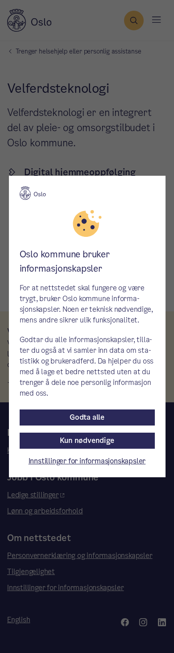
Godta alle (87, 417)
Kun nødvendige (87, 440)
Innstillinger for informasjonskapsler (87, 461)
